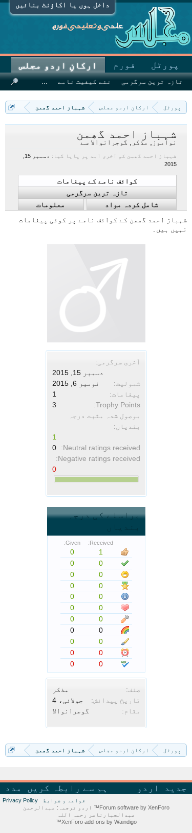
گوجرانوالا (70, 711)
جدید (175, 788)
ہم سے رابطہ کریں (67, 788)
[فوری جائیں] (11, 107)
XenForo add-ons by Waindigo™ (96, 822)
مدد (13, 788)
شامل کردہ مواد (131, 204)
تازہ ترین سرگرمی (97, 193)
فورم (124, 65)
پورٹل (165, 65)
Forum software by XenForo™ (130, 807)
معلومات (50, 204)
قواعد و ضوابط (64, 800)
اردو (148, 788)
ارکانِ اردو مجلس (58, 65)
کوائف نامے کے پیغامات (97, 181)
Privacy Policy (20, 800)
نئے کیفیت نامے (84, 81)
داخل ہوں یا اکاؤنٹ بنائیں (62, 5)
